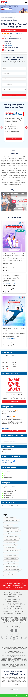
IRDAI (20, 599)
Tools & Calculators (17, 610)
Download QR (14, 401)
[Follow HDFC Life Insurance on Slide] (14, 641)
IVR (12, 581)
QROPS (7, 606)
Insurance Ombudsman (13, 601)
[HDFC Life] (4, 3)
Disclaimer (19, 592)
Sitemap (20, 613)
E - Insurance (21, 585)
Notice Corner (8, 583)
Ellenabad (19, 506)
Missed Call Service (18, 583)
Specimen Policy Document (10, 585)
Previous (1, 127)
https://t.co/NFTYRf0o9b (9, 283)
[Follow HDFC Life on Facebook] (3, 637)
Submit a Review (14, 430)
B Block (13, 506)
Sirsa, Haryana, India (7, 462)
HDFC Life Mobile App (19, 581)
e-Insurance (6, 611)
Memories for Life (19, 604)
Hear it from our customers (17, 588)
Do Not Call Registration (10, 592)
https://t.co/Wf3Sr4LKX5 (9, 338)
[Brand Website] (25, 637)
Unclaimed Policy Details (11, 599)
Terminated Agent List (13, 596)
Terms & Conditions (17, 594)
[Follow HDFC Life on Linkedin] (14, 637)
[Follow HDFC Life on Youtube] (21, 637)
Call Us (14, 138)
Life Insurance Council (8, 604)
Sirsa (14, 441)
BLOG (22, 611)
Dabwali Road (6, 506)
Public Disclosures (15, 611)
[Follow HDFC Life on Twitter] (10, 637)
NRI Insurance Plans (16, 606)
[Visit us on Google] (6, 637)
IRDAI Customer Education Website (13, 603)
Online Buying (7, 610)
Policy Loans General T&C (10, 613)
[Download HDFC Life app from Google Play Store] (12, 632)
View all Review (18, 33)
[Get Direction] (14, 461)
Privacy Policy (7, 594)
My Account (7, 588)
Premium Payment (8, 608)
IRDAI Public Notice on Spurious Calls (13, 598)
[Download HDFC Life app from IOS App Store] (16, 632)
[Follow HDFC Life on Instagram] (17, 637)
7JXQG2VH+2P (5, 460)
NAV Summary (18, 608)
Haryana (15, 439)
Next (26, 127)
